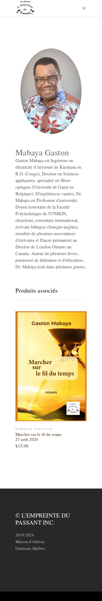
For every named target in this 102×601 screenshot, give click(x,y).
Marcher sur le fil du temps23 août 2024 (38, 437)
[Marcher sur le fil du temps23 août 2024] (51, 366)
